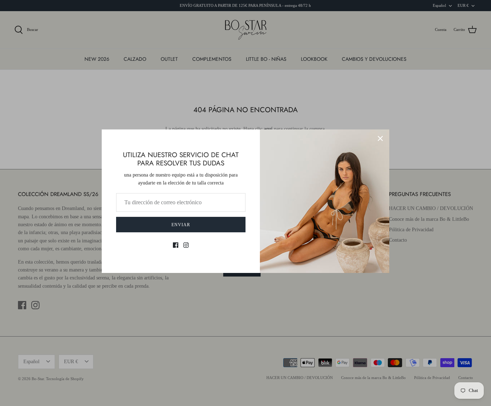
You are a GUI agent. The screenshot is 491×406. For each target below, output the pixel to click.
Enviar (180, 224)
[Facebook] (175, 245)
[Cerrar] (380, 138)
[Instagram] (186, 245)
